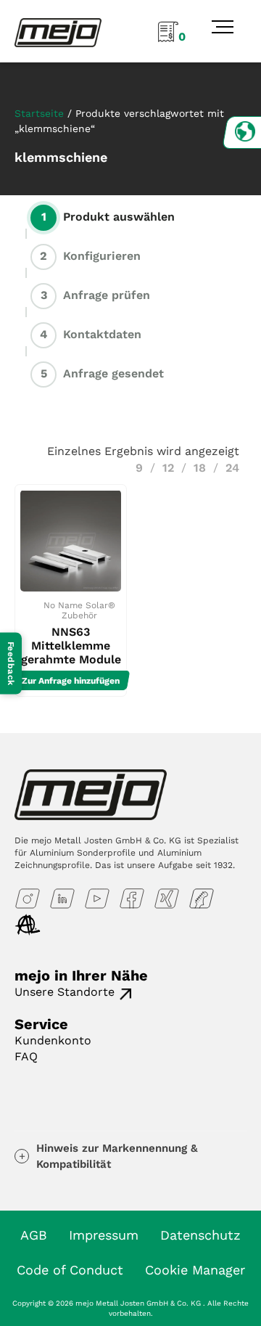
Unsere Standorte (64, 992)
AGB (33, 1235)
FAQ (26, 1056)
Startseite (39, 113)
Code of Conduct (70, 1269)
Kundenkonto (52, 1040)
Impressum (103, 1235)
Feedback (11, 663)
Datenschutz (200, 1235)
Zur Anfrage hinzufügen (71, 681)
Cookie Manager (195, 1269)
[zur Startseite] (58, 31)
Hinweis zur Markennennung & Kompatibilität (117, 1156)
